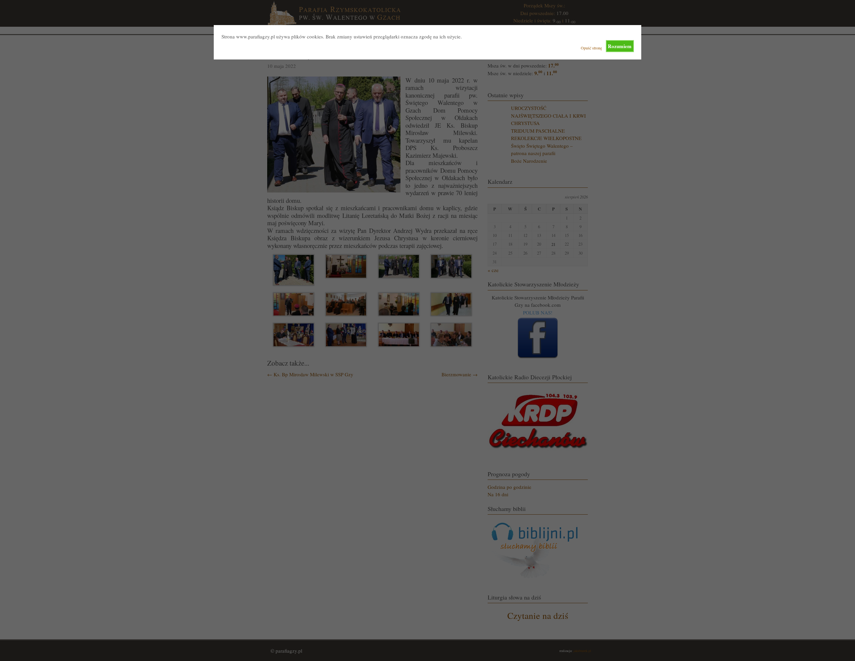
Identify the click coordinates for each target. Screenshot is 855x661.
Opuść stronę (591, 47)
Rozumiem (620, 46)
